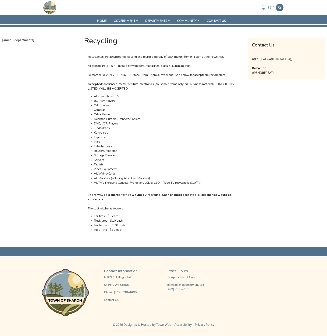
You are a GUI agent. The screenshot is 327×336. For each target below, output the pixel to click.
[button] (128, 21)
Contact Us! (111, 300)
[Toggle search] (279, 7)
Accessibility (183, 325)
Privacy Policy (204, 325)
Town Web (163, 325)
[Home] (49, 7)
